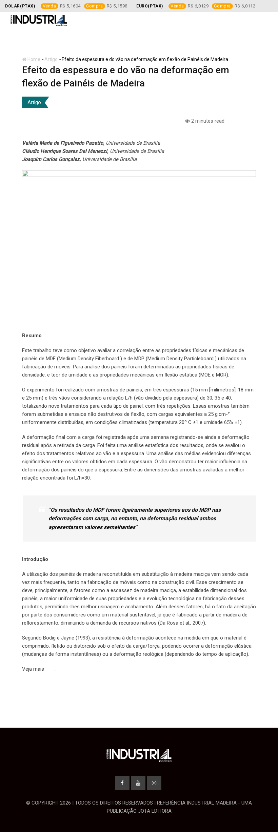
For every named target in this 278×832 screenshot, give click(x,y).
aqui (50, 669)
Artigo (51, 59)
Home (33, 59)
